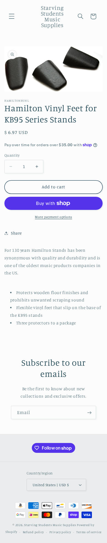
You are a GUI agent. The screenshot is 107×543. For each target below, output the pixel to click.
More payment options (53, 217)
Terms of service (89, 532)
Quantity (11, 155)
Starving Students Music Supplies (50, 525)
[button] (11, 16)
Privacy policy (60, 532)
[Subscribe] (89, 412)
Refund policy (33, 532)
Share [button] (16, 233)
